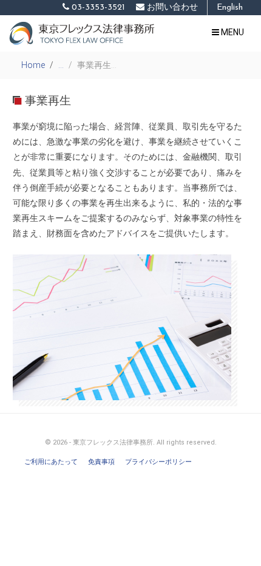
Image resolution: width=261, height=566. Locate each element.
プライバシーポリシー (158, 462)
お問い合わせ (171, 7)
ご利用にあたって (51, 462)
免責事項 (101, 462)
